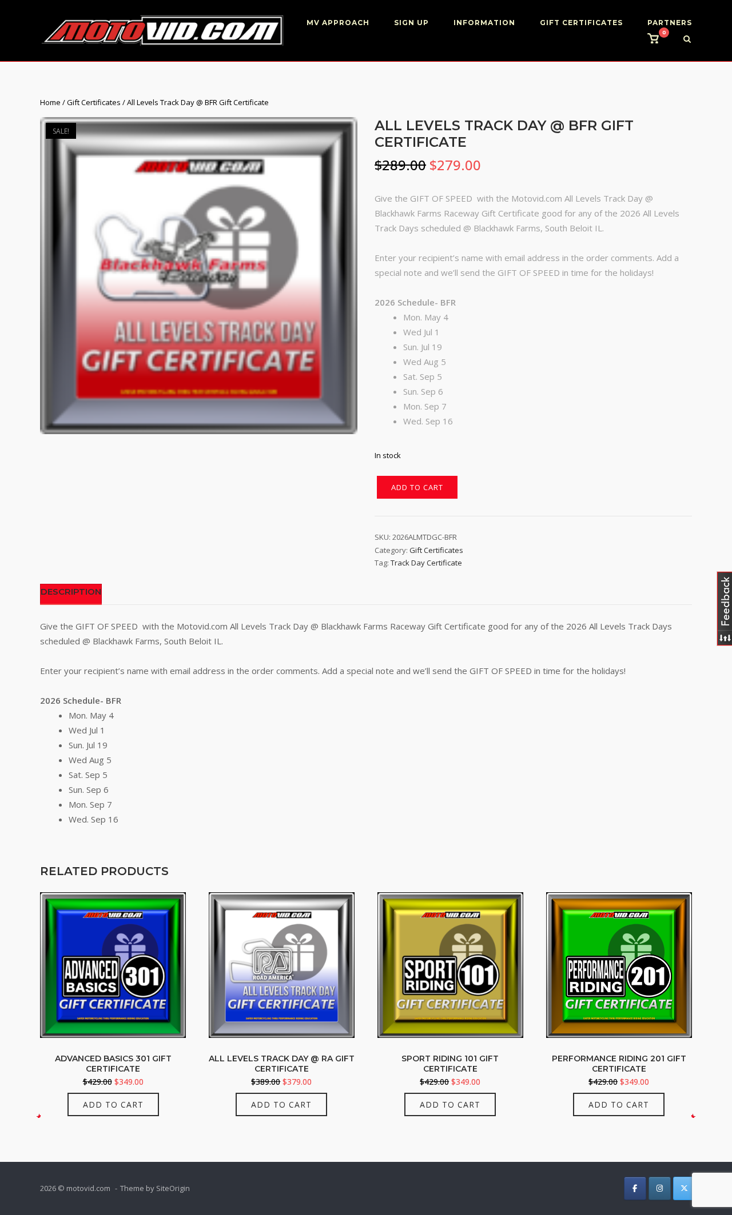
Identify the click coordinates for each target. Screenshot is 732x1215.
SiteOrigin (173, 1188)
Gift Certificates (94, 102)
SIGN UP (411, 22)
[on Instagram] (660, 1188)
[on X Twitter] (684, 1188)
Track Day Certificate (426, 563)
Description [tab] (71, 591)
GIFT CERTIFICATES (581, 22)
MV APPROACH (338, 22)
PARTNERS (669, 22)
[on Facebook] (635, 1188)
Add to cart (417, 487)
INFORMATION (484, 22)
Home (50, 102)
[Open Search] (687, 40)
